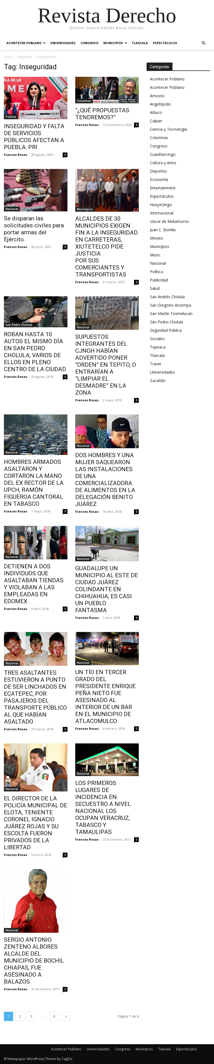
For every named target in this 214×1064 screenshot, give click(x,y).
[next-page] (65, 1016)
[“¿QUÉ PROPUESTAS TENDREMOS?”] (107, 90)
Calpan (156, 120)
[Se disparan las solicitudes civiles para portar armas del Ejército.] (35, 190)
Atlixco (156, 112)
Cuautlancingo (163, 154)
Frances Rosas (15, 154)
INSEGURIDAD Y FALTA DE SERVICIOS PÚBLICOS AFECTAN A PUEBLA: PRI (34, 137)
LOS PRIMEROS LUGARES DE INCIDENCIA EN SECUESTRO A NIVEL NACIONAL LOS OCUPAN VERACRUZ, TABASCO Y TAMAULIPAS (103, 807)
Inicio (8, 56)
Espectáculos (165, 43)
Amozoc (157, 95)
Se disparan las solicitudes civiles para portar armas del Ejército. (34, 229)
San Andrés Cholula (167, 296)
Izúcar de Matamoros (169, 221)
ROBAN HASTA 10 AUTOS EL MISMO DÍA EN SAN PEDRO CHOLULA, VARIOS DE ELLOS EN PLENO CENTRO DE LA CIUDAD (35, 352)
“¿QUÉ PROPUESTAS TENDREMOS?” (102, 114)
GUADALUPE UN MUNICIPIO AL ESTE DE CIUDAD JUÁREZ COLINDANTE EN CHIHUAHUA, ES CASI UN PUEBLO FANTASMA (106, 589)
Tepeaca (158, 347)
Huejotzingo (161, 204)
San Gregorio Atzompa (170, 305)
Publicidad (159, 280)
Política (11, 117)
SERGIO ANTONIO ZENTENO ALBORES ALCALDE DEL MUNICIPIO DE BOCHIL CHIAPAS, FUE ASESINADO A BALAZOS (34, 960)
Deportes (158, 171)
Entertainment (163, 187)
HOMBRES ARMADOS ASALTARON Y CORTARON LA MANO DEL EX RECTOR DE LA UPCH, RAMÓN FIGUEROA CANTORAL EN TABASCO (34, 483)
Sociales (157, 338)
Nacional (12, 209)
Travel (155, 363)
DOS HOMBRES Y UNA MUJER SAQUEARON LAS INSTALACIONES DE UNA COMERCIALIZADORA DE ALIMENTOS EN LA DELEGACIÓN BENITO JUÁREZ (105, 479)
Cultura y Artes (163, 162)
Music (155, 254)
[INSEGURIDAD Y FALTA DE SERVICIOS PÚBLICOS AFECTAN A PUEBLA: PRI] (35, 98)
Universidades (63, 43)
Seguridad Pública (166, 330)
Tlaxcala (140, 43)
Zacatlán (158, 380)
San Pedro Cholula (19, 325)
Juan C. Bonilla (163, 229)
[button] (203, 43)
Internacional (161, 213)
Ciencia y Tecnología (168, 129)
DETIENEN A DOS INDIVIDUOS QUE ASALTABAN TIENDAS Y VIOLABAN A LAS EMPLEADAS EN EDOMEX (34, 584)
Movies (156, 238)
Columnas (84, 101)
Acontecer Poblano (24, 43)
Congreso (89, 43)
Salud (155, 288)
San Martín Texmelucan (171, 313)
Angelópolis (160, 104)
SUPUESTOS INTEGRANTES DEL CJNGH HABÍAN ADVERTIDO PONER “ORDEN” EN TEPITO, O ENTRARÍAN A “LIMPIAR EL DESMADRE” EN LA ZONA (105, 364)
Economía (159, 179)
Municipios (113, 43)
